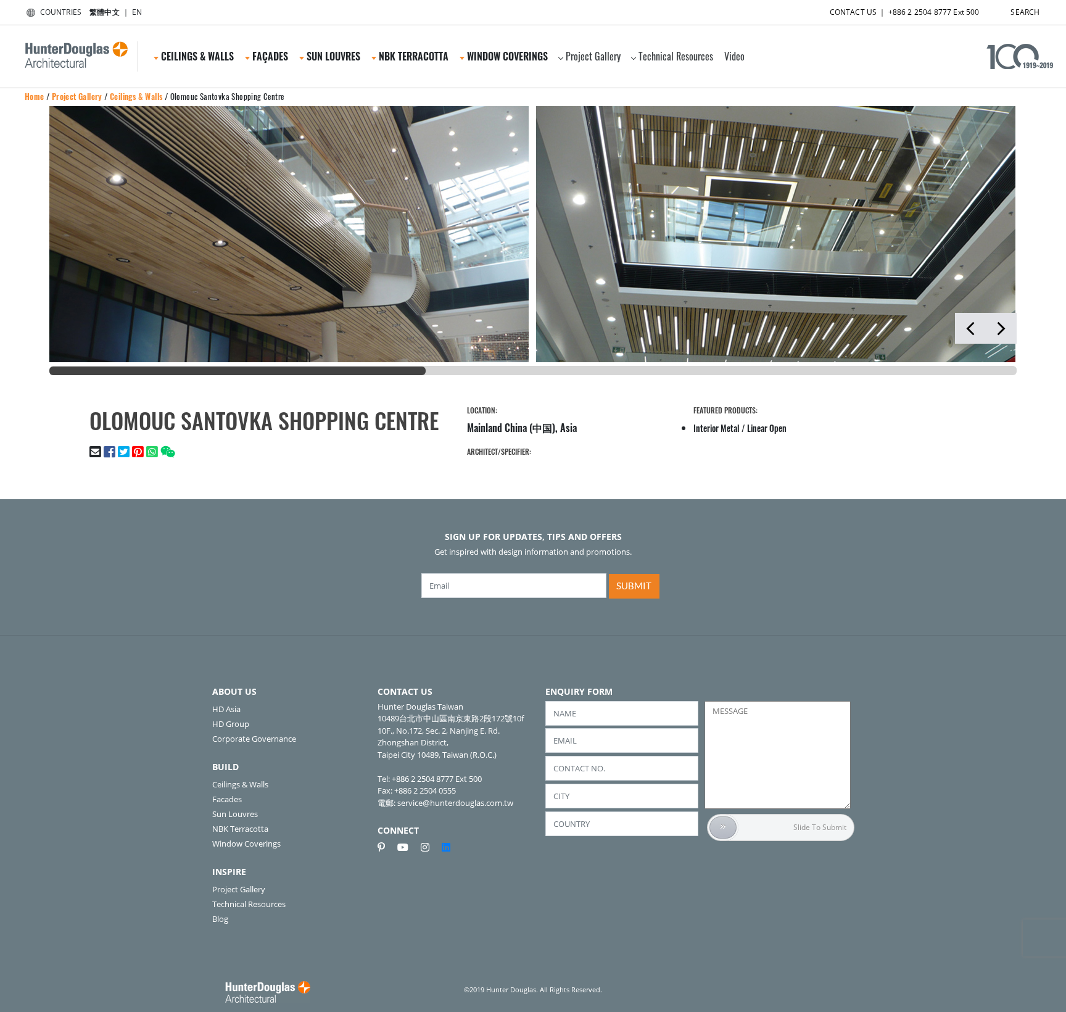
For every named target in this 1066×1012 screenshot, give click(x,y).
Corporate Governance (254, 738)
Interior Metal (716, 427)
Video (734, 56)
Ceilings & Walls (136, 96)
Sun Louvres (235, 813)
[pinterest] (386, 847)
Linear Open (767, 427)
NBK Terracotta (240, 828)
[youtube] (407, 847)
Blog (220, 918)
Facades (227, 799)
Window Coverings (246, 843)
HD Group (230, 723)
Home (34, 96)
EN (137, 12)
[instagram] (430, 847)
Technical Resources (675, 56)
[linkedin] (446, 847)
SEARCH (1024, 12)
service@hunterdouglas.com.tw (455, 802)
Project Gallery (593, 56)
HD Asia (226, 709)
